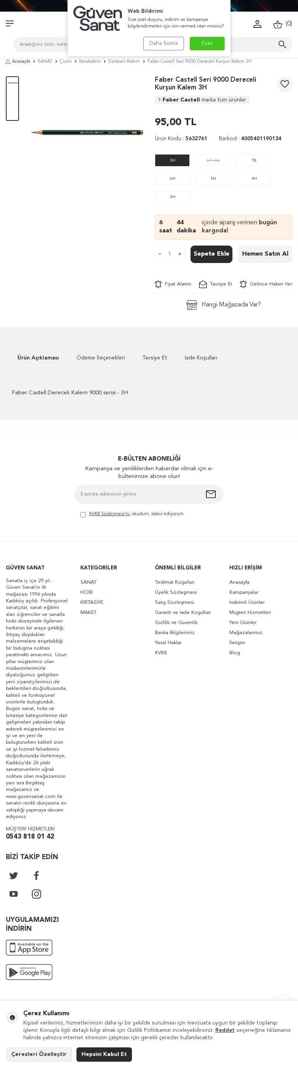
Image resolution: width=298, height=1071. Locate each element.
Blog (234, 652)
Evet (207, 43)
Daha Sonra (163, 43)
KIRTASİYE (91, 602)
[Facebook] (36, 875)
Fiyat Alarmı (176, 284)
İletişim (237, 642)
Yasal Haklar (168, 642)
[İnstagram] (36, 894)
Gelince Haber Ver (269, 284)
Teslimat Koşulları (174, 582)
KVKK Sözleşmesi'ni (109, 514)
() (287, 24)
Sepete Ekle (211, 254)
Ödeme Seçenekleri (100, 358)
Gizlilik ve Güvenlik (176, 622)
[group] (87, 132)
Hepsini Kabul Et (104, 1054)
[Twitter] (13, 875)
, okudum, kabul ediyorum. (137, 514)
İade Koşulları (201, 358)
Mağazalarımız (245, 632)
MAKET (88, 612)
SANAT (45, 61)
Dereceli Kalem (124, 61)
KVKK (161, 652)
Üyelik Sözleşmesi (176, 592)
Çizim (66, 61)
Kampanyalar (243, 592)
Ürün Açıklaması (38, 358)
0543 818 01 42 (30, 837)
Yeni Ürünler (242, 622)
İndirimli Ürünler (247, 602)
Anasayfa (21, 61)
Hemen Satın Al (265, 254)
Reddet (225, 1030)
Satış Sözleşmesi (174, 602)
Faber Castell (204, 100)
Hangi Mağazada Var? (231, 305)
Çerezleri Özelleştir (39, 1054)
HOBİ (86, 592)
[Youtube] (13, 894)
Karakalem (90, 61)
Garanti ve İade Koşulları (183, 612)
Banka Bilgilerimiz (175, 632)
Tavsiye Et (219, 284)
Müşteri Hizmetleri (250, 612)
